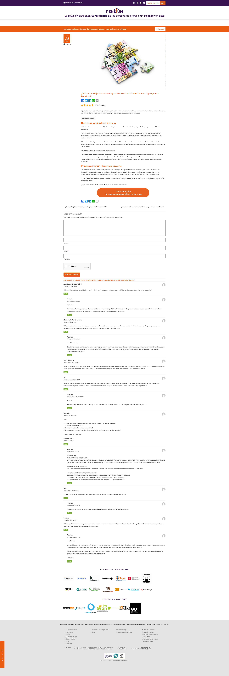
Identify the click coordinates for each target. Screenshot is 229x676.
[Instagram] (143, 3)
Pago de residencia (71, 629)
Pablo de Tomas (69, 360)
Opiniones (69, 643)
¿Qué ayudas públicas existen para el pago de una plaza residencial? (85, 207)
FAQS (68, 634)
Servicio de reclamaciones (124, 632)
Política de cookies (148, 632)
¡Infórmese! (160, 29)
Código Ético (146, 636)
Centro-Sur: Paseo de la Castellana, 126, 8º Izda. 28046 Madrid (94, 647)
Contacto (68, 647)
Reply (65, 293)
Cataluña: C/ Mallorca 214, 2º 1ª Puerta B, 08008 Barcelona (93, 649)
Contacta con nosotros (100, 185)
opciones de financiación (132, 111)
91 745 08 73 (69, 3)
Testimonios (69, 632)
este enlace (146, 462)
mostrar (92, 118)
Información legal (121, 629)
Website (67, 259)
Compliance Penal (147, 641)
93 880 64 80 (78, 3)
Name (66, 243)
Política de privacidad (148, 629)
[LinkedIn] (140, 3)
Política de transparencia (150, 634)
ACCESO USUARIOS (153, 3)
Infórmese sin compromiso (100, 629)
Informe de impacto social (150, 639)
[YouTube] (134, 3)
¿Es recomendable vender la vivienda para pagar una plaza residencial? (142, 207)
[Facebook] (137, 3)
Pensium (68, 44)
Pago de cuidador (71, 636)
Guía (93, 632)
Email (66, 251)
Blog (67, 641)
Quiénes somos (70, 639)
